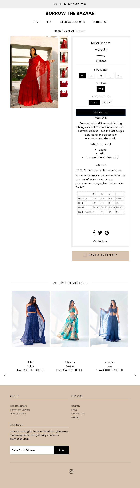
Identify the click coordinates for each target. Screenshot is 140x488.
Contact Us (78, 413)
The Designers (18, 406)
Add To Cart (101, 112)
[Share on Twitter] (100, 233)
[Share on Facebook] (94, 233)
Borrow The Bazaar (70, 13)
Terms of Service (20, 410)
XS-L (100, 89)
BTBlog (75, 417)
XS (82, 75)
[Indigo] (31, 319)
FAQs (74, 410)
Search (75, 406)
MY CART (77, 4)
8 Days (107, 102)
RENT (50, 22)
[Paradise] (70, 319)
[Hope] (109, 319)
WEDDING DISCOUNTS (72, 22)
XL (119, 75)
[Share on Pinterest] (107, 233)
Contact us (100, 241)
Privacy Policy (18, 413)
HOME (36, 22)
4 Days (94, 102)
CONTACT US (99, 22)
